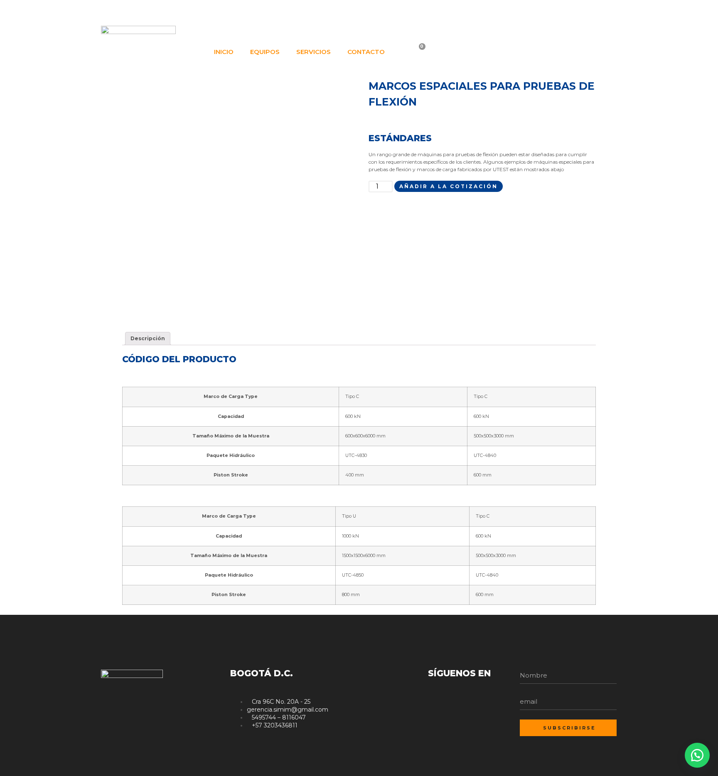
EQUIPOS (265, 52)
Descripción (147, 338)
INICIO (224, 52)
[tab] (147, 338)
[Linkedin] (595, 11)
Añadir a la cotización (448, 186)
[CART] (417, 52)
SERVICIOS (313, 52)
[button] (697, 755)
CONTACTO (366, 52)
